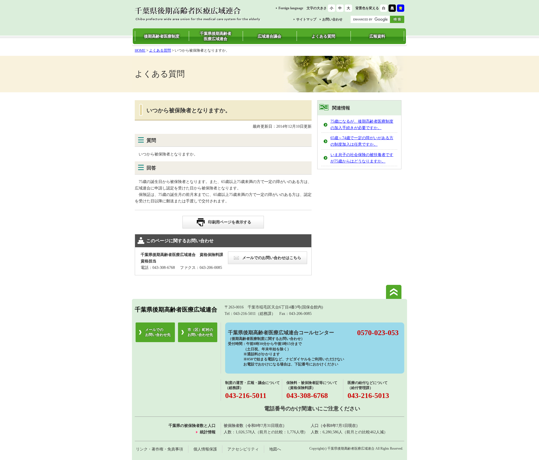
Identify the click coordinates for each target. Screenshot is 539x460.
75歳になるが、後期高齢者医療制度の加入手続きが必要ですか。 (361, 124)
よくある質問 (160, 50)
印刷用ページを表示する (229, 222)
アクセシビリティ (243, 449)
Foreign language (290, 8)
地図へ (275, 449)
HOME (140, 50)
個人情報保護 (205, 449)
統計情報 (208, 432)
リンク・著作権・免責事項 (159, 449)
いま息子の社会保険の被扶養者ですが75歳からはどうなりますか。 (361, 157)
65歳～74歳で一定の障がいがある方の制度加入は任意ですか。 (361, 141)
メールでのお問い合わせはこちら (271, 257)
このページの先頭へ (393, 292)
